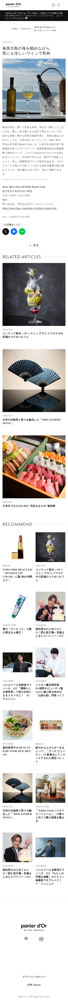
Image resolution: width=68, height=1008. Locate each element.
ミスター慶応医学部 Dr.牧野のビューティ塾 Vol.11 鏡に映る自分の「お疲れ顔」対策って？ (50, 690)
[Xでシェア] (5, 231)
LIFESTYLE (26, 29)
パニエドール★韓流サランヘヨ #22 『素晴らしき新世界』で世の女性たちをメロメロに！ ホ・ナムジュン (17, 692)
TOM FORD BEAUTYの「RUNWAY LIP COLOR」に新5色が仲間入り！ (17, 574)
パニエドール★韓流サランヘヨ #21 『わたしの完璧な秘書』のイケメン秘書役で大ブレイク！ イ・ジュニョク (50, 876)
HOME (14, 29)
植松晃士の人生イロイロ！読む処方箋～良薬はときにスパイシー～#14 (17, 873)
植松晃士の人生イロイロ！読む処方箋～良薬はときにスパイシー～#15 (50, 632)
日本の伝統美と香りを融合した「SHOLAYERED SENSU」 (32, 421)
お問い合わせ (34, 985)
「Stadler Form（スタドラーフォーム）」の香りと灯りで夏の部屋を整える (50, 815)
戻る (36, 245)
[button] (53, 5)
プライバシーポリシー (34, 976)
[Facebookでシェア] (14, 231)
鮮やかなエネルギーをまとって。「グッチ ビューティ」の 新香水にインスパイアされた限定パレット (50, 754)
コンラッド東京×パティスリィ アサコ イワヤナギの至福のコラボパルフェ (33, 335)
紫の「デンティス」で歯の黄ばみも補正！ (17, 631)
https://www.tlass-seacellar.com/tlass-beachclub (29, 208)
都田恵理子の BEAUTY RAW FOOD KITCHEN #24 (17, 751)
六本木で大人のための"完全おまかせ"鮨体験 (29, 505)
